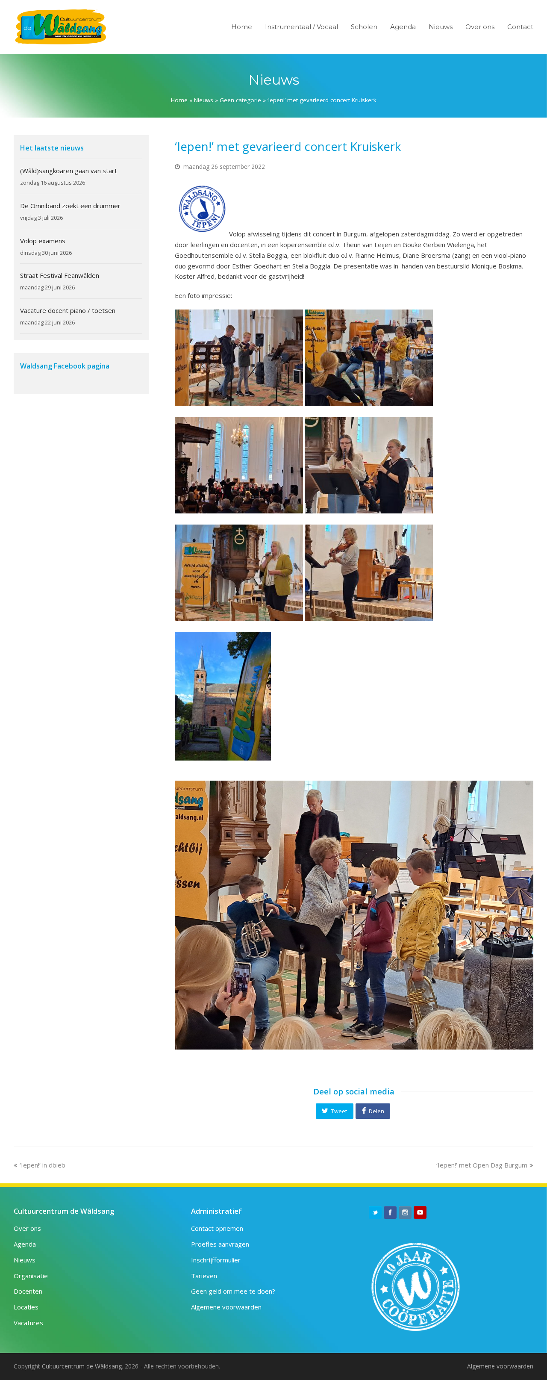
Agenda (25, 1244)
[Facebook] (390, 1212)
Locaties (26, 1307)
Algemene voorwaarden (226, 1307)
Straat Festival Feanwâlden (59, 275)
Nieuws (203, 100)
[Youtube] (420, 1212)
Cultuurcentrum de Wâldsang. (82, 1366)
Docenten (28, 1291)
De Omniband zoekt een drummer (70, 205)
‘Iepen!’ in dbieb (42, 1165)
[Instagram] (405, 1212)
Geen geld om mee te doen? (233, 1291)
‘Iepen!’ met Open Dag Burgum (481, 1165)
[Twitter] (375, 1212)
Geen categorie (240, 100)
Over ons (27, 1228)
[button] (334, 1111)
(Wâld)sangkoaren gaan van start (68, 170)
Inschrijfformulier (216, 1260)
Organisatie (31, 1275)
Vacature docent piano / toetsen (67, 310)
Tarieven (204, 1275)
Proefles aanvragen (220, 1244)
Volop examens (42, 240)
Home (179, 100)
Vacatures (28, 1322)
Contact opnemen (217, 1228)
